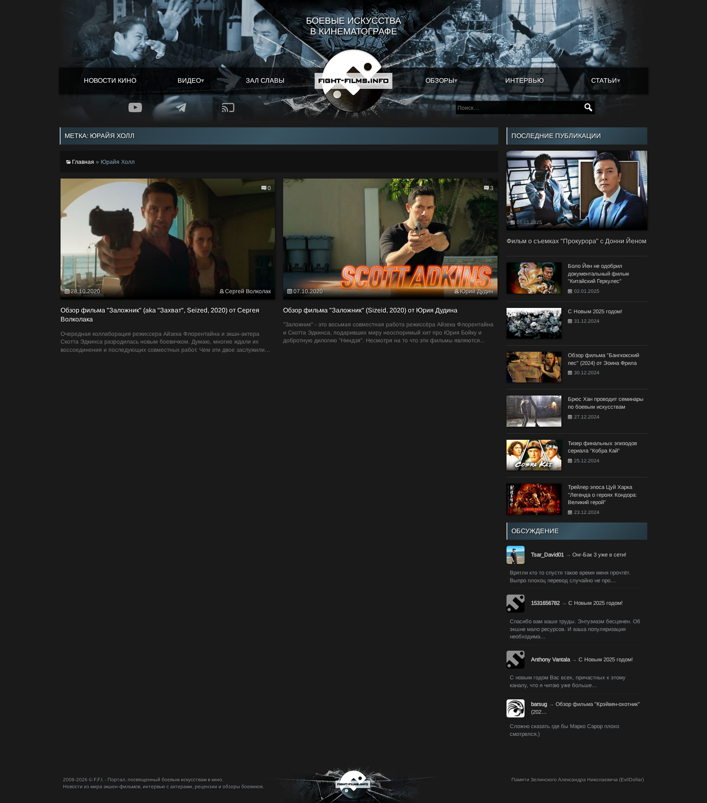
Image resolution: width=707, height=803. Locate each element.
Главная (83, 161)
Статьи (604, 80)
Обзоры (440, 80)
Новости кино (110, 80)
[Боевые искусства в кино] (353, 81)
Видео (189, 80)
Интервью (524, 80)
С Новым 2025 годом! (595, 603)
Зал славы (265, 80)
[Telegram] (181, 107)
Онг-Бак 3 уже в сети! (599, 555)
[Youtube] (135, 107)
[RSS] (228, 107)
